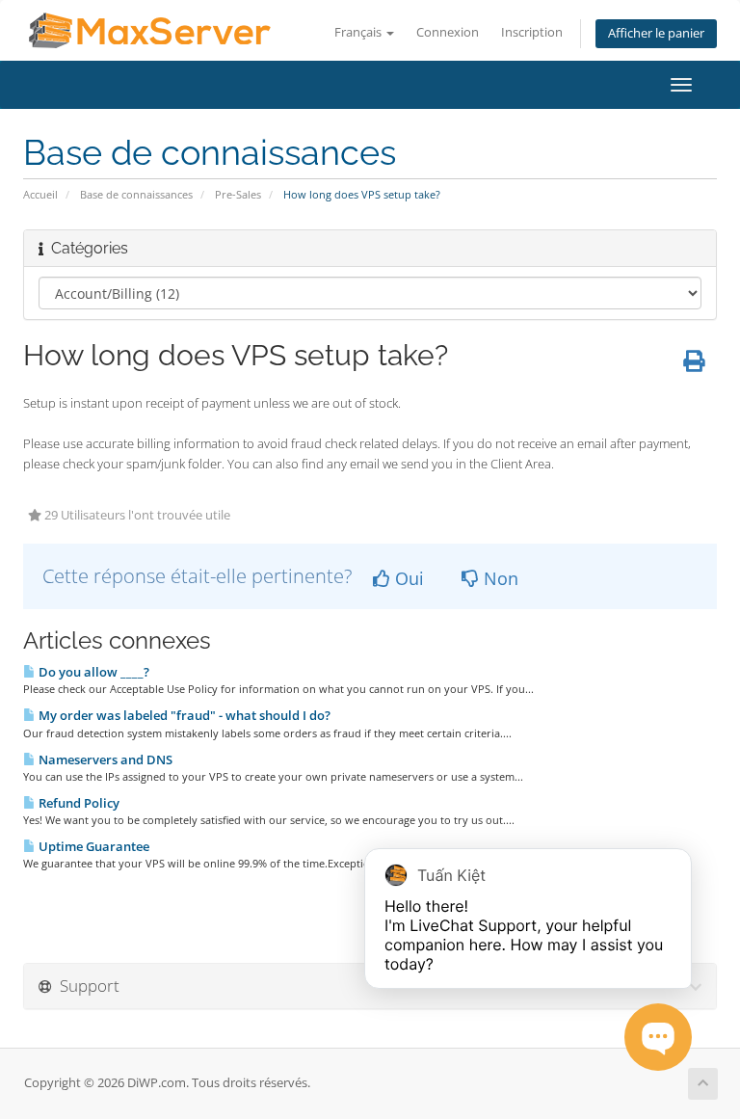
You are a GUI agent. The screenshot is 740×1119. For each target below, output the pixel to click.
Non (498, 578)
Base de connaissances (136, 194)
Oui (407, 578)
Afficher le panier (656, 33)
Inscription (532, 32)
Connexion (447, 32)
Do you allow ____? (92, 671)
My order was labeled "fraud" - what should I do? (183, 715)
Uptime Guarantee (92, 846)
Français (359, 32)
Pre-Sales (238, 194)
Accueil (40, 194)
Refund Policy (77, 803)
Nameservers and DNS (104, 759)
